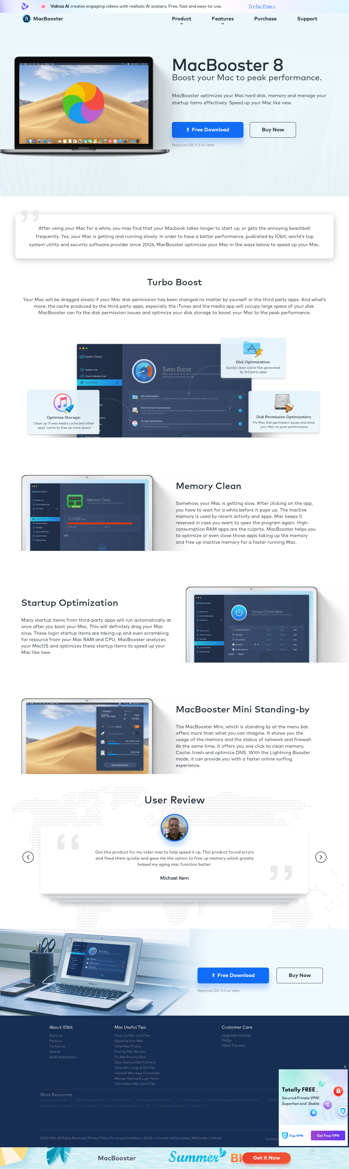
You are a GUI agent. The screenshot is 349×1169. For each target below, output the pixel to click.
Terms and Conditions (126, 1138)
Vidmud (215, 1138)
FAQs (226, 1040)
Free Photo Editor (170, 1106)
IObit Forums (233, 1046)
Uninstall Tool (120, 1100)
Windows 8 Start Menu (154, 1100)
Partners (55, 1041)
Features (223, 18)
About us (55, 1035)
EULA (148, 1138)
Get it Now (266, 1158)
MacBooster (47, 18)
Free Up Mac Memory (130, 1051)
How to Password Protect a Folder (233, 1100)
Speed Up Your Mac (128, 1041)
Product (181, 18)
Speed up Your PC (54, 1100)
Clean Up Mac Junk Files (132, 1035)
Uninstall (161, 1138)
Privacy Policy (98, 1138)
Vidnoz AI (197, 1106)
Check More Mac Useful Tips (135, 1084)
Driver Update (190, 1100)
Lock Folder (88, 1106)
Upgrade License (236, 1035)
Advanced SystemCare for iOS (126, 1106)
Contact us (57, 1046)
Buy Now (273, 129)
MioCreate (199, 1138)
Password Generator (56, 1106)
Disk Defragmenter (89, 1100)
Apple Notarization (63, 1057)
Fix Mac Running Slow (130, 1057)
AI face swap (180, 1138)
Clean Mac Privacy (127, 1046)
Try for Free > (262, 6)
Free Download (210, 129)
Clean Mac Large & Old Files (134, 1068)
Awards (55, 1051)
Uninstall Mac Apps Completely (137, 1073)
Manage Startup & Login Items (136, 1078)
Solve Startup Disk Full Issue (135, 1062)
